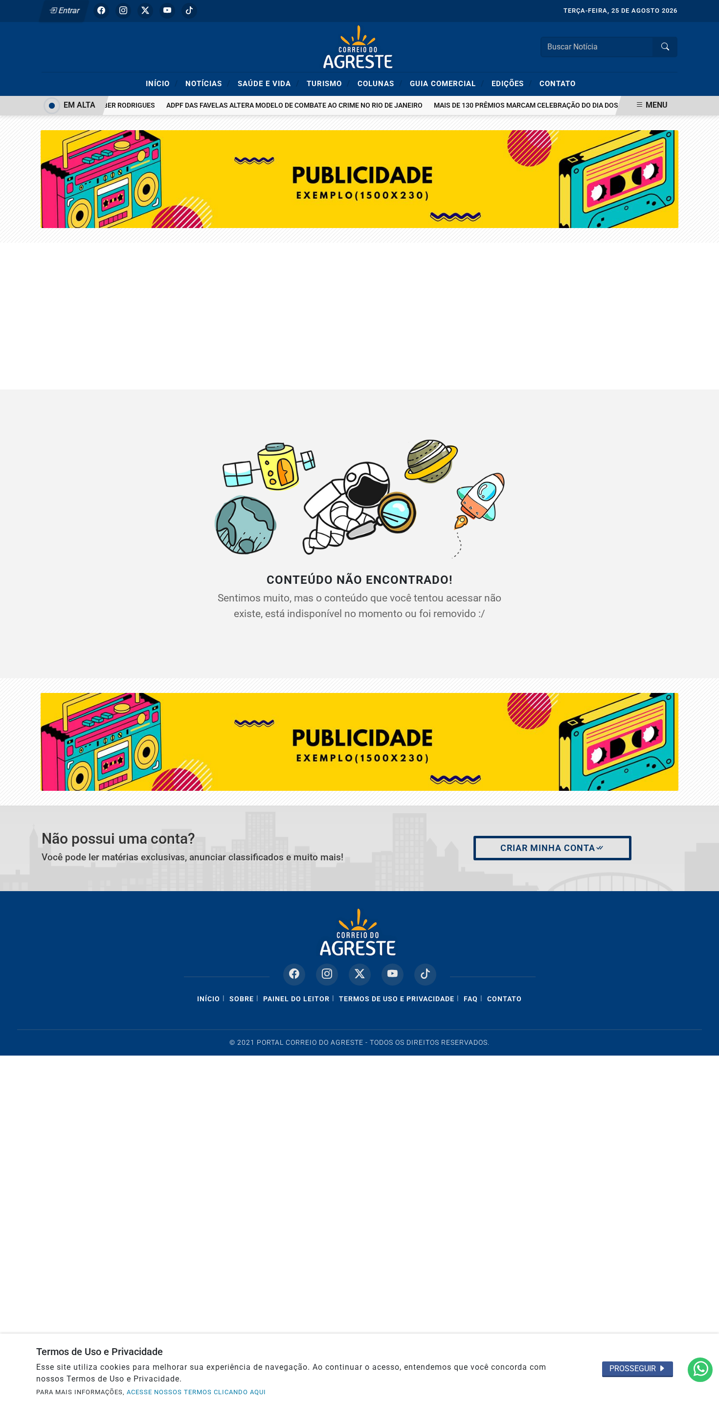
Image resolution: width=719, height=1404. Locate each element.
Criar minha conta (547, 848)
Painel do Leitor (296, 999)
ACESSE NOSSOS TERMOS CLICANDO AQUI (196, 1392)
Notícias (207, 83)
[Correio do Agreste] (359, 46)
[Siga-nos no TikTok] (425, 975)
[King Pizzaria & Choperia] (360, 741)
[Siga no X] (145, 11)
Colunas (380, 83)
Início (162, 83)
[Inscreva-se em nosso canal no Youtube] (393, 975)
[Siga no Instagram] (123, 11)
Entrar (68, 10)
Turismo (328, 83)
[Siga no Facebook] (101, 11)
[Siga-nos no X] (360, 975)
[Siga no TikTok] (189, 11)
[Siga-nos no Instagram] (327, 975)
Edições (512, 83)
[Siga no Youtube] (167, 11)
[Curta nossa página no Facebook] (294, 975)
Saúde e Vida (268, 83)
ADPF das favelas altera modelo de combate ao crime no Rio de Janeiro (282, 105)
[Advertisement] (359, 316)
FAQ (471, 999)
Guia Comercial (447, 83)
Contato (557, 83)
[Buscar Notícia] (665, 47)
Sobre (241, 999)
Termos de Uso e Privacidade (396, 999)
